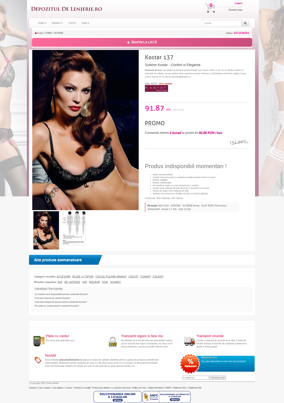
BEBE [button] (84, 23)
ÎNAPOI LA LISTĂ (144, 42)
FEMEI (48, 33)
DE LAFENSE (72, 282)
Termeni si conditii (82, 388)
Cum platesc (58, 388)
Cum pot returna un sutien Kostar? (53, 298)
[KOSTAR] (156, 88)
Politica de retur (139, 388)
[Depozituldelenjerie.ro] (66, 9)
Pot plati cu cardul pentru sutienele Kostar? (57, 306)
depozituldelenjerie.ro (70, 359)
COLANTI (158, 276)
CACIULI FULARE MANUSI (111, 276)
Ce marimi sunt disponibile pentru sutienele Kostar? (61, 294)
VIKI (84, 282)
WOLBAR (94, 282)
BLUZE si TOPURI (83, 276)
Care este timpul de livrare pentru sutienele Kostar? (61, 302)
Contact (33, 388)
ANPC (168, 388)
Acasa (40, 33)
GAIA (105, 282)
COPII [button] (71, 23)
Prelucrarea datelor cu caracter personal (111, 388)
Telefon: (237, 33)
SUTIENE (58, 33)
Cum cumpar (44, 388)
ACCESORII (64, 276)
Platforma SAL (195, 388)
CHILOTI (133, 276)
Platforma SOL (180, 388)
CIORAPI (145, 276)
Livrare (69, 388)
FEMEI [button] (41, 23)
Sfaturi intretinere (156, 388)
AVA (60, 282)
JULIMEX (115, 282)
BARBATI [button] (56, 23)
